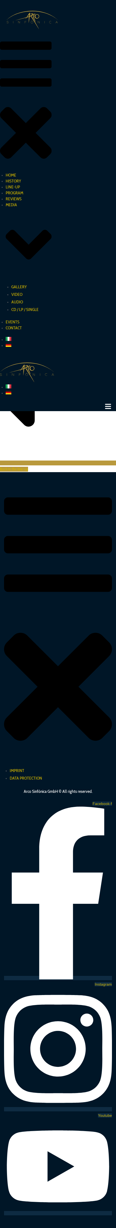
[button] (26, 103)
